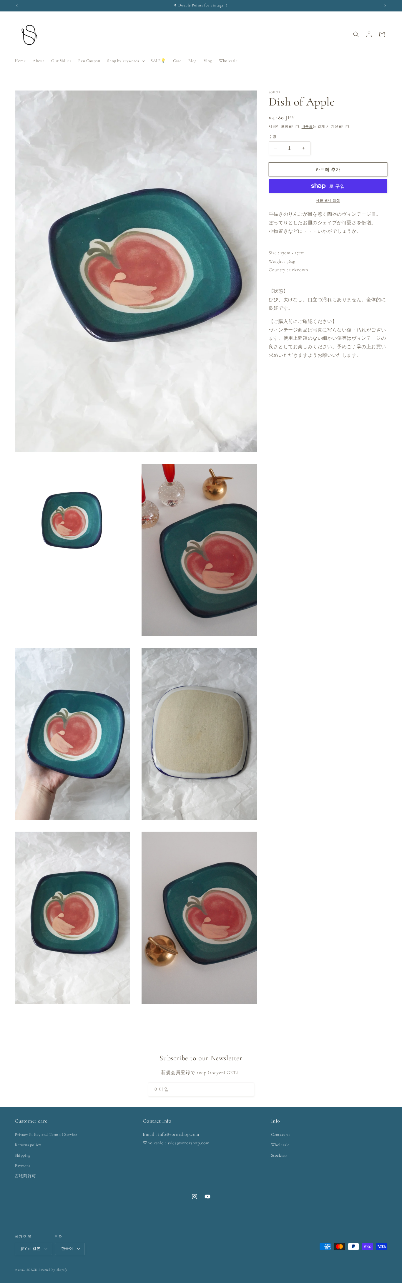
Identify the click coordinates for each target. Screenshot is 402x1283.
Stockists (279, 1155)
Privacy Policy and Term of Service (46, 1134)
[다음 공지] (385, 5)
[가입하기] (247, 1089)
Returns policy (28, 1145)
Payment (22, 1165)
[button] (125, 61)
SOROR (32, 1269)
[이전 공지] (16, 5)
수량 (273, 136)
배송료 (307, 126)
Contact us (280, 1134)
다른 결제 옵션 (328, 200)
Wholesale (280, 1145)
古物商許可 (25, 1176)
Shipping (23, 1155)
